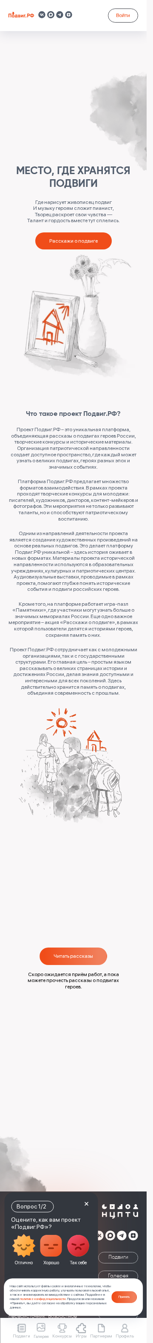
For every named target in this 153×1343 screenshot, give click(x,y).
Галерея (118, 1276)
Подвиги (118, 1257)
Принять (124, 1296)
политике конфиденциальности (42, 1299)
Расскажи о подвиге (73, 241)
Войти (123, 15)
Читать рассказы (73, 956)
